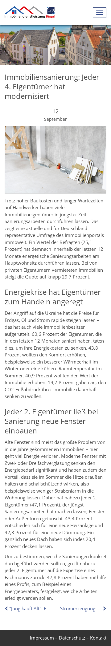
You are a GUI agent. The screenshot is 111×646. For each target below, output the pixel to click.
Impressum (42, 638)
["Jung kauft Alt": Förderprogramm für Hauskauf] (7, 608)
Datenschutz (72, 638)
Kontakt (98, 638)
